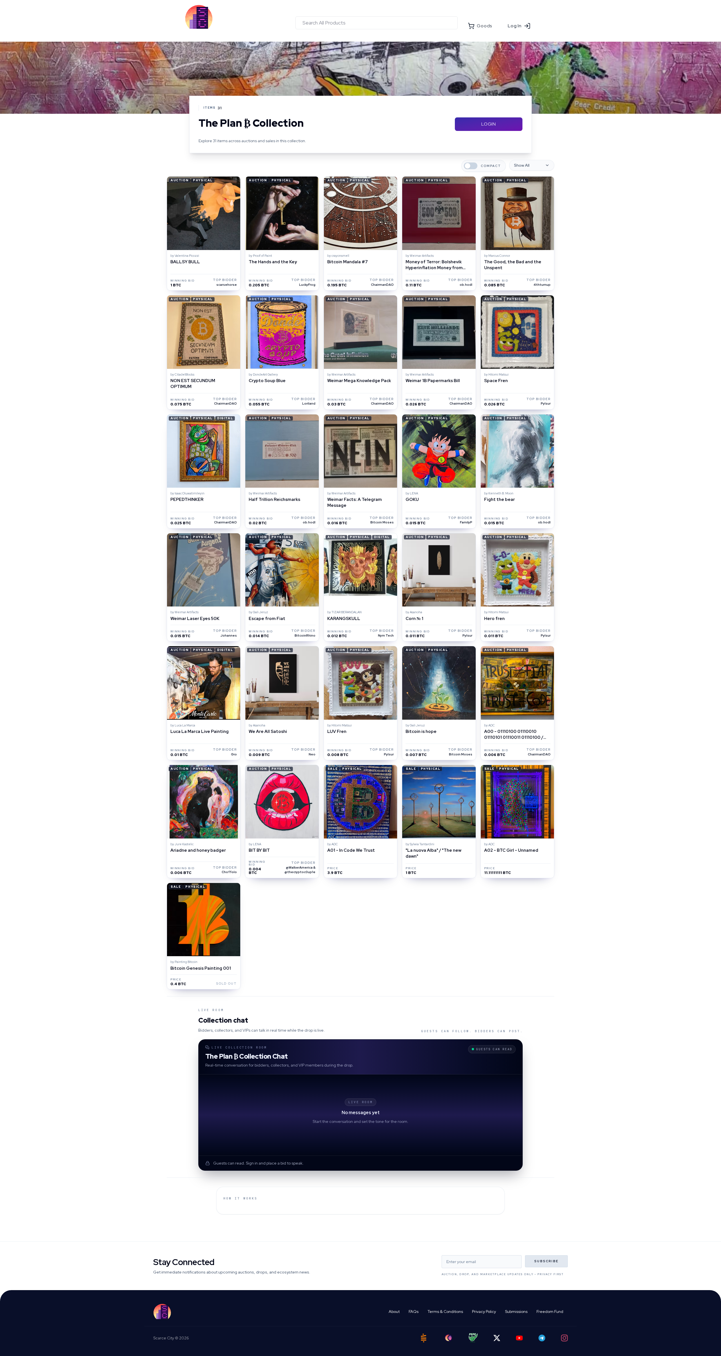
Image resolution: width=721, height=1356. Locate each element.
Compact (491, 166)
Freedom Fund (550, 1311)
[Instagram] (564, 1338)
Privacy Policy (484, 1311)
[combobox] (376, 22)
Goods (484, 26)
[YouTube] (519, 1338)
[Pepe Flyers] (473, 1337)
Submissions (516, 1311)
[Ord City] (448, 1337)
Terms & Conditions (445, 1311)
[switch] (470, 165)
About (394, 1311)
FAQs (414, 1311)
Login (488, 124)
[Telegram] (541, 1338)
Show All (521, 165)
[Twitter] (496, 1338)
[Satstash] (423, 1337)
